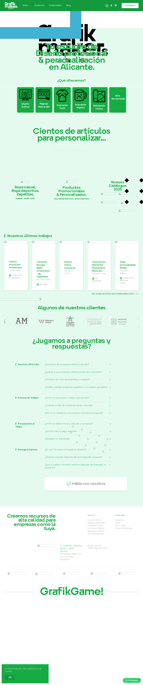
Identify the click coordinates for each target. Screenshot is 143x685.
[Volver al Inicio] (11, 5)
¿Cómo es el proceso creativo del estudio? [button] (67, 398)
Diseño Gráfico (95, 520)
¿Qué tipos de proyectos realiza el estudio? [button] (67, 364)
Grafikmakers (55, 5)
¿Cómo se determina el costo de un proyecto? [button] (69, 424)
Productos (39, 5)
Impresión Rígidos (96, 528)
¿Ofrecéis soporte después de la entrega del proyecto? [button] (73, 457)
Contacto (130, 6)
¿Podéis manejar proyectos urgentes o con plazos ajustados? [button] (76, 387)
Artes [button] (25, 5)
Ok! (10, 677)
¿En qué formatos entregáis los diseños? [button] (66, 450)
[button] (132, 680)
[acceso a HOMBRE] (25, 163)
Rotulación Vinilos (96, 531)
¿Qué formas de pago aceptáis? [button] (61, 431)
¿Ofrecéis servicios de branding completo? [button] (67, 380)
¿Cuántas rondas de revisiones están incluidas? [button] (69, 405)
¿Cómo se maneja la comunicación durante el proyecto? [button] (74, 413)
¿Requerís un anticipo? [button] (56, 439)
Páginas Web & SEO (97, 523)
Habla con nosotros (88, 484)
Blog (68, 5)
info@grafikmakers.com (71, 554)
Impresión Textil (95, 525)
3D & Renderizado (96, 534)
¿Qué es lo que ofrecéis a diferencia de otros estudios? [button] (73, 372)
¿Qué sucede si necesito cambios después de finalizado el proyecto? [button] (75, 466)
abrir (109, 194)
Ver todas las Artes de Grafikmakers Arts (113, 294)
